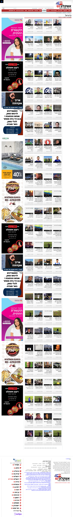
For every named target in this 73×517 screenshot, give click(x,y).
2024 (51, 448)
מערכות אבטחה (41, 488)
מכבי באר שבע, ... (49, 440)
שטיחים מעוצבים (41, 486)
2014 (26, 448)
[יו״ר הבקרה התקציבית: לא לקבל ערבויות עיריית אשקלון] (57, 191)
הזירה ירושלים (46, 488)
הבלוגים (34, 469)
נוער (46, 470)
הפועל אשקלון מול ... (39, 302)
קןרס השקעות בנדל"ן (29, 478)
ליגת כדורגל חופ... (49, 28)
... (42, 29)
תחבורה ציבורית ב (45, 471)
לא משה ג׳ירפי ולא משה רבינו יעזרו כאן (29, 199)
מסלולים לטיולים (48, 477)
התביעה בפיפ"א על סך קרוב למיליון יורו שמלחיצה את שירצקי (57, 423)
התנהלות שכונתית (57, 214)
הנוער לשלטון (39, 214)
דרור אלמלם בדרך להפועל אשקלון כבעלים (39, 96)
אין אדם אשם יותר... (39, 114)
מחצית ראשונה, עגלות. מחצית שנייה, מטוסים (29, 301)
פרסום (48, 490)
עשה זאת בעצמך (41, 473)
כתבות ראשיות (29, 469)
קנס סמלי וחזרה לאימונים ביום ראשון (29, 421)
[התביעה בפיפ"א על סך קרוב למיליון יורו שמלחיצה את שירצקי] (57, 413)
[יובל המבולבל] (39, 242)
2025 (53, 448)
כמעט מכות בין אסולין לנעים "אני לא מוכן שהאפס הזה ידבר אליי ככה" (57, 440)
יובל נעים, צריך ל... (30, 320)
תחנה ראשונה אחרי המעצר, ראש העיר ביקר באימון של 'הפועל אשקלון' (48, 286)
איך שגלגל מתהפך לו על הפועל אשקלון (49, 79)
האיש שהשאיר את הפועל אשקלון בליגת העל (29, 233)
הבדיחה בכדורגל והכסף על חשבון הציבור (39, 62)
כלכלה (40, 463)
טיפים (39, 475)
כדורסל (64, 12)
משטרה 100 (48, 463)
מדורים (49, 470)
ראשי (69, 10)
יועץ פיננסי (49, 482)
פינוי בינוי (39, 476)
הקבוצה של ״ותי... (58, 148)
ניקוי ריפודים (44, 487)
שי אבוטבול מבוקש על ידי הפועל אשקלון (30, 370)
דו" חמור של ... (49, 234)
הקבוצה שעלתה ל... (57, 405)
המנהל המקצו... (30, 28)
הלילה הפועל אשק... (39, 80)
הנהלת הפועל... (30, 165)
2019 (38, 448)
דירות (47, 481)
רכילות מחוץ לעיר (34, 467)
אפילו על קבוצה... (58, 268)
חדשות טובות (43, 479)
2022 (46, 448)
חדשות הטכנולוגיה (44, 476)
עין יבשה (48, 481)
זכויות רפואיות (41, 484)
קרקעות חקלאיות (41, 489)
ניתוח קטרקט (35, 475)
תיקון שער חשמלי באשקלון (46, 480)
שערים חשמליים (48, 475)
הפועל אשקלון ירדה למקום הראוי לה (29, 62)
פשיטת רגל (40, 478)
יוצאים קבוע (35, 478)
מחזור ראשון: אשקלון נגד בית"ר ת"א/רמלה (39, 370)
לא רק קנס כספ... (58, 320)
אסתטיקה (28, 484)
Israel (37, 484)
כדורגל (68, 12)
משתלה (39, 487)
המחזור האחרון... (58, 285)
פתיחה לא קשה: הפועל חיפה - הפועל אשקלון (48, 199)
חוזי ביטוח (38, 481)
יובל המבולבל (39, 249)
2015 (28, 448)
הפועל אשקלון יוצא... (48, 337)
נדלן (47, 461)
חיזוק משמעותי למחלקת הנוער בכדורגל (48, 164)
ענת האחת (30, 10)
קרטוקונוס (31, 475)
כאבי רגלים (30, 481)
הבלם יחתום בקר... (58, 165)
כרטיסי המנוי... (30, 182)
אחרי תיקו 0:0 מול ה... (48, 405)
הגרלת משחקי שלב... (39, 285)
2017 (33, 448)
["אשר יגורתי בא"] (48, 379)
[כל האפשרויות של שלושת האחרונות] (57, 242)
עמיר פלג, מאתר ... (30, 217)
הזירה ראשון (32, 487)
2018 (36, 448)
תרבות (36, 10)
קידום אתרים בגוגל (47, 473)
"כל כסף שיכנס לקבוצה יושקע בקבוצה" (57, 62)
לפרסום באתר (34, 8)
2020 (41, 448)
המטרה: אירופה (57, 386)
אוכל (50, 461)
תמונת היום (39, 465)
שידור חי (60, 10)
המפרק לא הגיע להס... (48, 114)
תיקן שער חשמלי (48, 489)
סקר (40, 10)
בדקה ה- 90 (49, 249)
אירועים (34, 465)
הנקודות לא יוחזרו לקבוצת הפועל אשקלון (57, 113)
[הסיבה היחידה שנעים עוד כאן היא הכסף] (57, 293)
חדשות (65, 10)
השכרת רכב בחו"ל (36, 472)
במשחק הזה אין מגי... (48, 302)
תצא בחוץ (31, 386)
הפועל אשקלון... (30, 405)
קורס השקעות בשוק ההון (36, 479)
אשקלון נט (69, 17)
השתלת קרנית (35, 480)
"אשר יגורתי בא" (48, 386)
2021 (43, 448)
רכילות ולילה (48, 466)
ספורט (44, 10)
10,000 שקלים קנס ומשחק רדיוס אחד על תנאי (57, 353)
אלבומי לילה (45, 465)
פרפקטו (34, 482)
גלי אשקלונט (12, 10)
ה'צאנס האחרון (57, 334)
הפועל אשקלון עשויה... (39, 405)
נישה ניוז (49, 476)
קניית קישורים (48, 472)
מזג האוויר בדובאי (44, 481)
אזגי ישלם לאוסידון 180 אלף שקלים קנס (48, 421)
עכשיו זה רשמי (48, 266)
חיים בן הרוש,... (30, 114)
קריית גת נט (30, 489)
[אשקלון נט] (68, 458)
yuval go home (29, 249)
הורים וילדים (48, 479)
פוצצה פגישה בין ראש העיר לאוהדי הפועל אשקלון (29, 130)
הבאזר (31, 472)
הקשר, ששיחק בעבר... (48, 354)
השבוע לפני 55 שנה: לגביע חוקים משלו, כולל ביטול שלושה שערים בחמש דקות (39, 131)
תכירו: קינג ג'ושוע (39, 420)
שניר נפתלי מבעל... (58, 45)
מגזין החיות (38, 474)
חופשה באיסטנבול (47, 484)
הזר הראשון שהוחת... (39, 388)
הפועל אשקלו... (40, 337)
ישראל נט (49, 486)
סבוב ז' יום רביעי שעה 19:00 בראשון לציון (29, 284)
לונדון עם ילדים (27, 472)
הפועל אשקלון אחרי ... (39, 440)
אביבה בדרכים (20, 10)
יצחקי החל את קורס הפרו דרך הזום (58, 96)
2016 (31, 448)
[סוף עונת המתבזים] (29, 208)
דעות (50, 469)
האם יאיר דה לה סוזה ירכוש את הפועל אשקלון (57, 79)
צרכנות (43, 461)
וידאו (48, 10)
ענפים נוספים (58, 12)
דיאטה (49, 478)
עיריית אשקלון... (40, 268)
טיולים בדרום (42, 477)
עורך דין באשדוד (35, 489)
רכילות (49, 467)
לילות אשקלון (44, 467)
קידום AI (28, 474)
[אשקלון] (62, 9)
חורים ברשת (43, 474)
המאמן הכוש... (40, 320)
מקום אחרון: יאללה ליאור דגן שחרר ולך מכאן (48, 96)
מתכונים (27, 477)
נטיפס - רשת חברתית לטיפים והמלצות (62, 482)
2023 (48, 448)
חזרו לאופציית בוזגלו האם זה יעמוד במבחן (30, 96)
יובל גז (45, 486)
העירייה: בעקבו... (49, 45)
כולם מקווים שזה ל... (48, 320)
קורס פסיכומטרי (32, 477)
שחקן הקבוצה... (30, 80)
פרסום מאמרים (42, 472)
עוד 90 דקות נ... (58, 251)
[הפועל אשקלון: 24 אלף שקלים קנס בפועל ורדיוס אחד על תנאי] (57, 225)
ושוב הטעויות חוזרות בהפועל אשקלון (58, 130)
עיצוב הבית (43, 475)
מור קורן (43, 478)
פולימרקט (34, 481)
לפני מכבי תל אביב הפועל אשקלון (58, 370)
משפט (44, 463)
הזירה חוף (36, 487)
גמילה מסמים (44, 482)
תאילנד (39, 480)
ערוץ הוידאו (46, 469)
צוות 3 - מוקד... (30, 45)
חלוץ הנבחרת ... (30, 354)
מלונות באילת (48, 474)
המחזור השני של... (39, 45)
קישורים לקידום (38, 482)
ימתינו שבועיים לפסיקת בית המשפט (48, 62)
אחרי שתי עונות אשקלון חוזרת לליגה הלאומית (48, 182)
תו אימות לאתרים (33, 474)
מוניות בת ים (48, 487)
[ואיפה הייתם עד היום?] (48, 311)
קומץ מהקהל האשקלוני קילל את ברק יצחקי (29, 439)
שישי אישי (39, 470)
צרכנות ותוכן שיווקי (47, 461)
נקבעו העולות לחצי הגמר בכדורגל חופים (39, 27)
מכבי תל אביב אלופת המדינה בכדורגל (48, 130)
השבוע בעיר (54, 10)
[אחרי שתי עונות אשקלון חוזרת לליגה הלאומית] (48, 173)
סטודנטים (47, 487)
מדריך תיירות (35, 473)
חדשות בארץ (40, 469)
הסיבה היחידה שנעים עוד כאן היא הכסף (58, 301)
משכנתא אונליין (29, 482)
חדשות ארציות (35, 463)
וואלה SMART (33, 484)
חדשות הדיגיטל (29, 473)
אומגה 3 (30, 486)
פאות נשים (43, 487)
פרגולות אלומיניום (43, 490)
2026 (56, 448)
